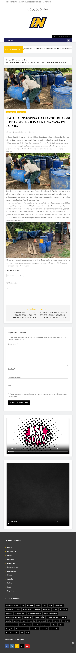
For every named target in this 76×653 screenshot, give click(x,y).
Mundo (9, 575)
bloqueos (30, 605)
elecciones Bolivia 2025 (34, 613)
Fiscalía (64, 617)
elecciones (9, 613)
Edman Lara (46, 609)
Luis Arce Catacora (11, 625)
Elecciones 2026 (19, 613)
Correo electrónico (15, 377)
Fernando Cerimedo (52, 617)
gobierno (16, 621)
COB (50, 605)
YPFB (27, 633)
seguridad (44, 629)
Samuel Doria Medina (22, 629)
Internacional (11, 571)
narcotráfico (45, 625)
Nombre (11, 369)
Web (9, 385)
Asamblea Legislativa (12, 605)
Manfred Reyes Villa (25, 625)
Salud (9, 587)
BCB (23, 605)
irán (50, 621)
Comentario (13, 344)
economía (37, 609)
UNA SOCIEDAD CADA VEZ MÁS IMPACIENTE (35, 2)
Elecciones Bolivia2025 (50, 613)
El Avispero (11, 563)
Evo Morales (27, 617)
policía (54, 625)
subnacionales (54, 629)
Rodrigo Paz (9, 629)
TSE (22, 633)
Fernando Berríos (39, 617)
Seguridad (21, 112)
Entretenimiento (12, 567)
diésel (18, 609)
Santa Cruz (34, 629)
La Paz (56, 621)
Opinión (10, 579)
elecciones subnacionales (13, 617)
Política (9, 583)
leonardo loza (65, 621)
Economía (10, 559)
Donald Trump (27, 609)
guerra (24, 621)
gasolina (8, 621)
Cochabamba (11, 112)
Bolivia (9, 547)
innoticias (32, 621)
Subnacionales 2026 (12, 633)
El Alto (55, 609)
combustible (9, 609)
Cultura (9, 555)
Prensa (9, 132)
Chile (44, 605)
